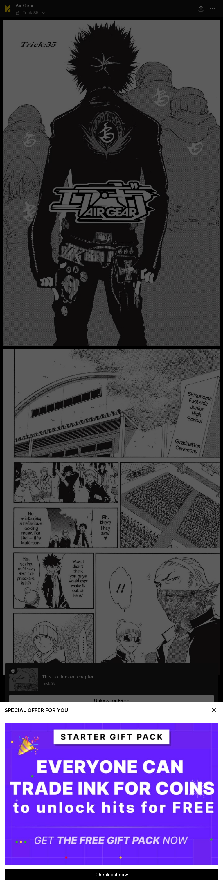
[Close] (213, 710)
